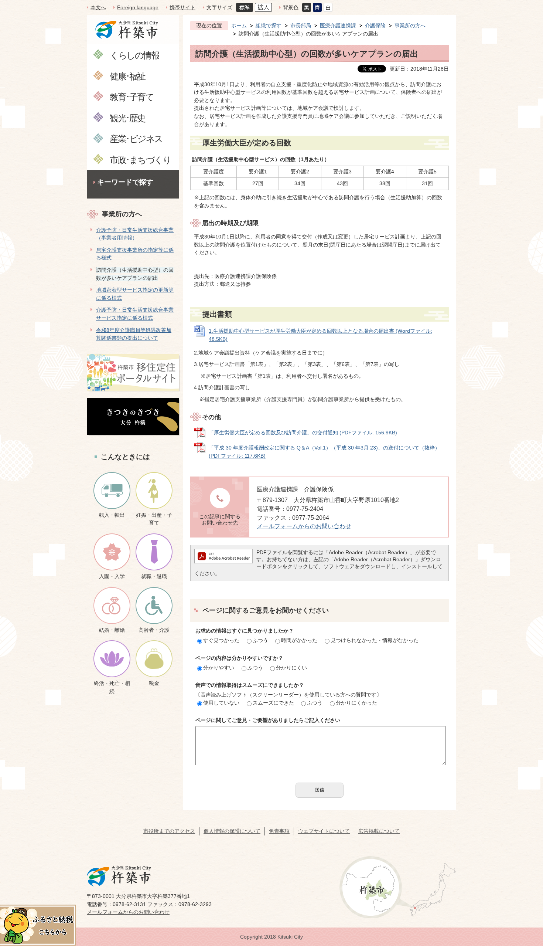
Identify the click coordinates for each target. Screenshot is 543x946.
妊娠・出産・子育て (154, 519)
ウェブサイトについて (324, 831)
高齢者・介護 (154, 630)
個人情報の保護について (232, 831)
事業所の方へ (122, 214)
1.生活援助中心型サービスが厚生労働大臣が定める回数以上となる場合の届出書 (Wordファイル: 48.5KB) (320, 335)
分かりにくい (291, 668)
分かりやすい (218, 668)
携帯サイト (182, 7)
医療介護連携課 (338, 25)
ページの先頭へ (524, 894)
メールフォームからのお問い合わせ (304, 526)
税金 (154, 683)
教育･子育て (131, 97)
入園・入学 (112, 576)
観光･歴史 (127, 118)
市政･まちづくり (140, 159)
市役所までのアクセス (169, 831)
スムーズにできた (273, 703)
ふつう (260, 640)
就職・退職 (154, 576)
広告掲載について (379, 831)
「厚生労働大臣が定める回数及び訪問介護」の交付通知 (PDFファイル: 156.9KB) (303, 432)
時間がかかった (299, 640)
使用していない (221, 703)
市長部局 (300, 25)
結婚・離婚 (112, 630)
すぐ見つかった (221, 640)
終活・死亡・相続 (112, 687)
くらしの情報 (134, 55)
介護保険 (375, 25)
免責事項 (279, 831)
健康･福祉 (127, 76)
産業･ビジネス (136, 138)
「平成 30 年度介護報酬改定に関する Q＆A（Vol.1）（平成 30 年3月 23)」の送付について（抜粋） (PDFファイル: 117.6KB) (324, 452)
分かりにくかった (356, 703)
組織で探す (268, 25)
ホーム (239, 25)
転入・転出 (112, 515)
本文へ (98, 7)
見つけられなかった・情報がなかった (375, 640)
